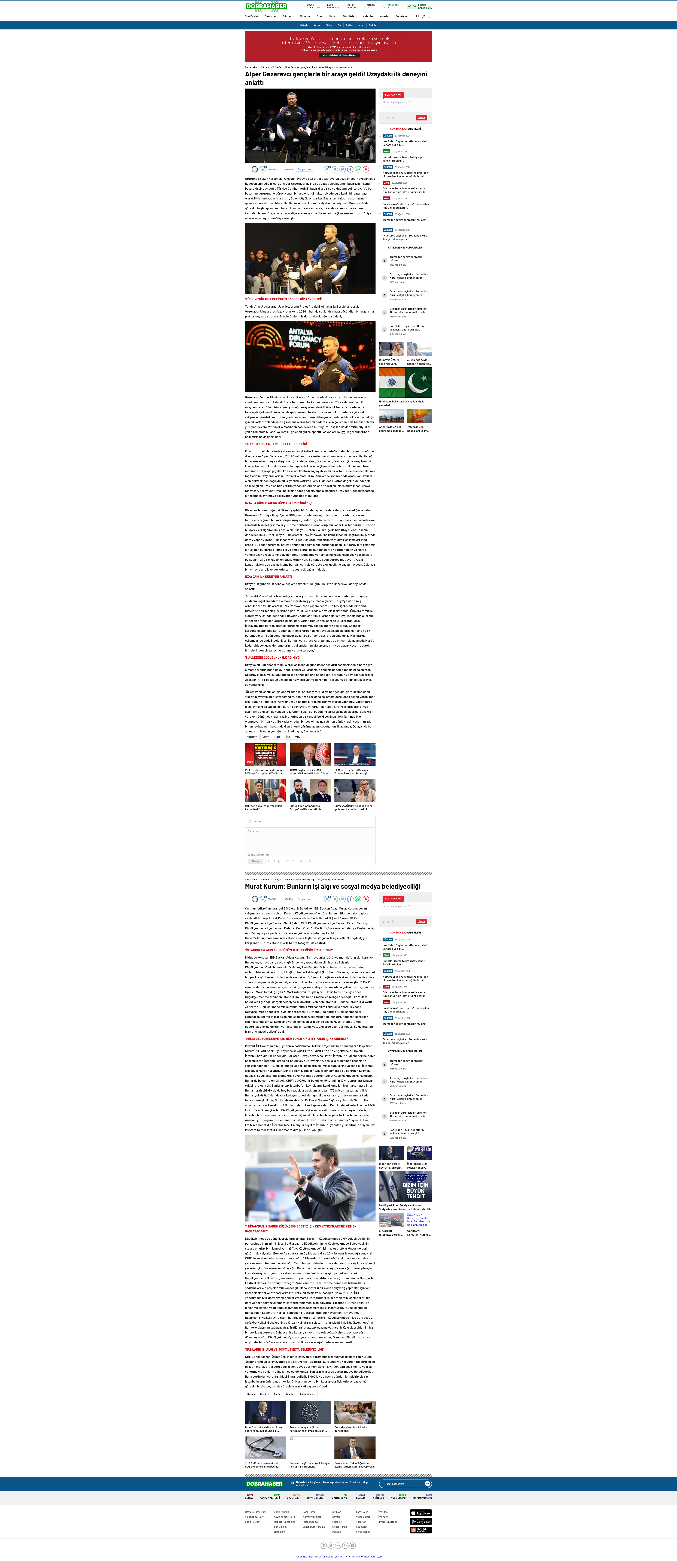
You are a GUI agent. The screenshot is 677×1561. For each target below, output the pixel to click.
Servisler (270, 16)
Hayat (361, 25)
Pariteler (378, 1496)
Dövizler (336, 1516)
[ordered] (287, 861)
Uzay (297, 736)
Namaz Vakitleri (270, 1496)
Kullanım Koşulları (361, 1556)
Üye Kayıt (383, 1516)
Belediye (264, 1394)
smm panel (280, 1531)
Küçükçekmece (307, 1394)
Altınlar (336, 1511)
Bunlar (277, 1394)
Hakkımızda (301, 1556)
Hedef (277, 736)
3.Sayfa (304, 25)
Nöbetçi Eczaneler (284, 1521)
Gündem (288, 16)
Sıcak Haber (363, 1531)
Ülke (287, 736)
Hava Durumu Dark (255, 1511)
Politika (373, 25)
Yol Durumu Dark (254, 1516)
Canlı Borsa (309, 1511)
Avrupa (317, 25)
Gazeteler (402, 16)
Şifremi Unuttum (387, 1521)
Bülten (329, 25)
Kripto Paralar (422, 1496)
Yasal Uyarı (376, 1556)
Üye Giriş (383, 1511)
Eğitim (349, 25)
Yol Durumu (398, 1496)
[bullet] (292, 861)
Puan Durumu (339, 1496)
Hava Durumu (315, 1496)
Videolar (368, 16)
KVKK (347, 1556)
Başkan (251, 1394)
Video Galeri (363, 1516)
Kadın (332, 16)
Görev (266, 736)
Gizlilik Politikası (325, 1556)
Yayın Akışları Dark (284, 1516)
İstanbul (290, 1394)
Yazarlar (384, 16)
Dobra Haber (251, 67)
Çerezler (339, 1556)
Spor (320, 16)
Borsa (249, 1496)
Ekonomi (305, 16)
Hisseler (359, 1496)
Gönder (256, 861)
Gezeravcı (252, 736)
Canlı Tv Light (252, 1521)
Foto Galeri (349, 16)
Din (339, 25)
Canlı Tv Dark (281, 1511)
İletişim (312, 1556)
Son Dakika (251, 16)
